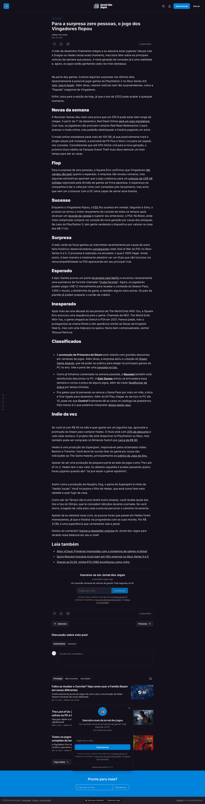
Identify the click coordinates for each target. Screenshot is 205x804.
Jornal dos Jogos (59, 35)
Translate (58, 18)
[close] (129, 708)
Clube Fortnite (108, 282)
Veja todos (59, 762)
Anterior (62, 623)
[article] (102, 695)
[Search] (163, 6)
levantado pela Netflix (106, 278)
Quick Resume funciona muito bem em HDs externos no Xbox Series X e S (103, 556)
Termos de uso (119, 753)
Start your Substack (96, 800)
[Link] (48, 110)
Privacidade (26, 800)
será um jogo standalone (134, 121)
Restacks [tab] (72, 644)
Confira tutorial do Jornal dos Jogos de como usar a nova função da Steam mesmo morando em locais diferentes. (87, 695)
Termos (35, 800)
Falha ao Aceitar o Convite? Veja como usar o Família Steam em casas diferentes (90, 688)
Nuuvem (129, 374)
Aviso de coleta (45, 800)
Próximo (142, 623)
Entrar (196, 6)
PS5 (96, 207)
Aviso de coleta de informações (108, 756)
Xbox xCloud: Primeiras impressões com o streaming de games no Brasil (102, 551)
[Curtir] (54, 44)
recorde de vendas (79, 215)
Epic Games (105, 378)
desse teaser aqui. (119, 405)
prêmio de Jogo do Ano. (132, 455)
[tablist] (65, 644)
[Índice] (3, 402)
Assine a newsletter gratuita (96, 530)
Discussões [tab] (85, 678)
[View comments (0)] (61, 44)
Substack (179, 800)
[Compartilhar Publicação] (169, 6)
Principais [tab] (57, 678)
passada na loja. (107, 367)
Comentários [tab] (59, 644)
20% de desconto (138, 431)
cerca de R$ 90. (127, 440)
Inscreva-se (182, 6)
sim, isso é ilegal (63, 85)
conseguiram (101, 249)
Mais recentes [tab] (71, 678)
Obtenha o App (113, 800)
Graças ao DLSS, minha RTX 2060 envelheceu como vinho (93, 562)
